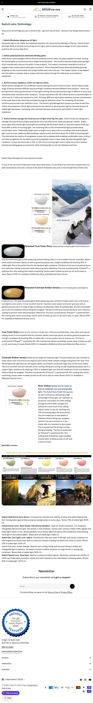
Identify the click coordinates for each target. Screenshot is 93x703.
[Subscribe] (72, 586)
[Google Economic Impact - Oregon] (16, 622)
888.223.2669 (7, 647)
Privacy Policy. (66, 592)
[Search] (85, 9)
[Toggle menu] (2, 9)
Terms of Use (53, 592)
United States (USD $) (14, 679)
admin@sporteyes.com (12, 651)
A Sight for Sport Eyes (17, 685)
